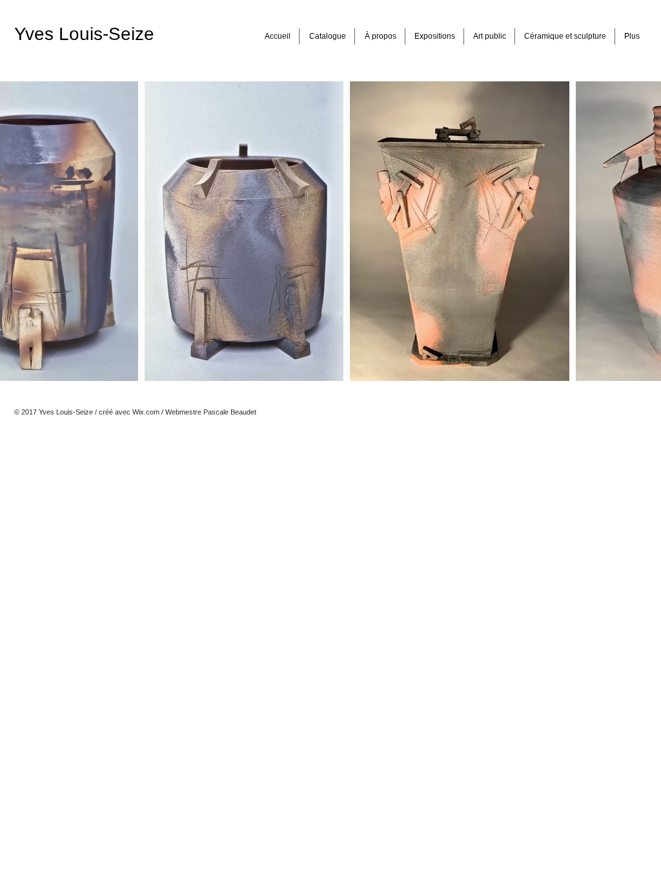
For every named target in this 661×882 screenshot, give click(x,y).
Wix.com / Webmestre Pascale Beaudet (194, 412)
